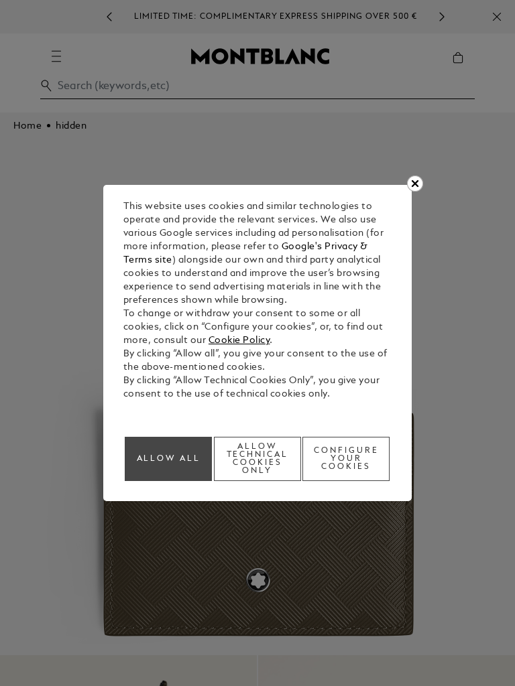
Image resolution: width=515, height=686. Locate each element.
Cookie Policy (239, 340)
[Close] (415, 184)
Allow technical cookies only (258, 459)
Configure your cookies (346, 459)
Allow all (169, 459)
